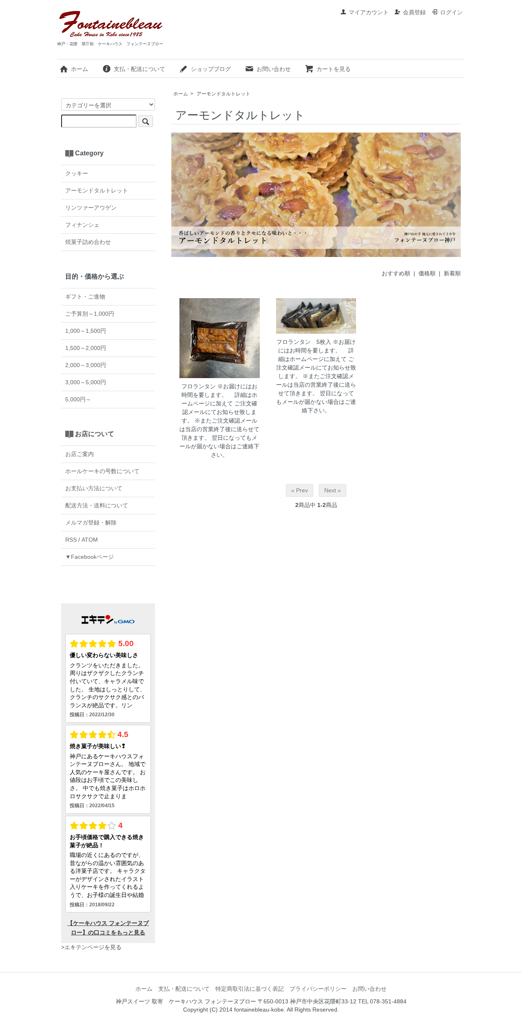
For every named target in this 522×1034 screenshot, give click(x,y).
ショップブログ (211, 69)
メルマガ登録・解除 (91, 522)
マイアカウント (369, 12)
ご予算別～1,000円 (89, 313)
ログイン (451, 12)
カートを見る (333, 69)
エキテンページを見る (93, 947)
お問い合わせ (274, 69)
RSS (71, 539)
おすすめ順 (396, 273)
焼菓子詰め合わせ (88, 242)
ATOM (90, 539)
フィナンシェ (82, 224)
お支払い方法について (93, 488)
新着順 (452, 273)
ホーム (79, 69)
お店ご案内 (79, 454)
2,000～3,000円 (85, 365)
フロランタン (198, 386)
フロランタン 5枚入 (303, 342)
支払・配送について (139, 69)
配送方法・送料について (96, 505)
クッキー (76, 173)
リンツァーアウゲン (91, 207)
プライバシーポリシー (318, 988)
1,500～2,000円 (85, 348)
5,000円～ (78, 399)
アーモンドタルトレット (223, 94)
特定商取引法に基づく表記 (249, 988)
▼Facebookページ (89, 557)
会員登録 (414, 12)
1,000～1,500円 (85, 331)
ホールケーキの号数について (102, 471)
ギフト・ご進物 (85, 296)
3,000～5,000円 (85, 382)
